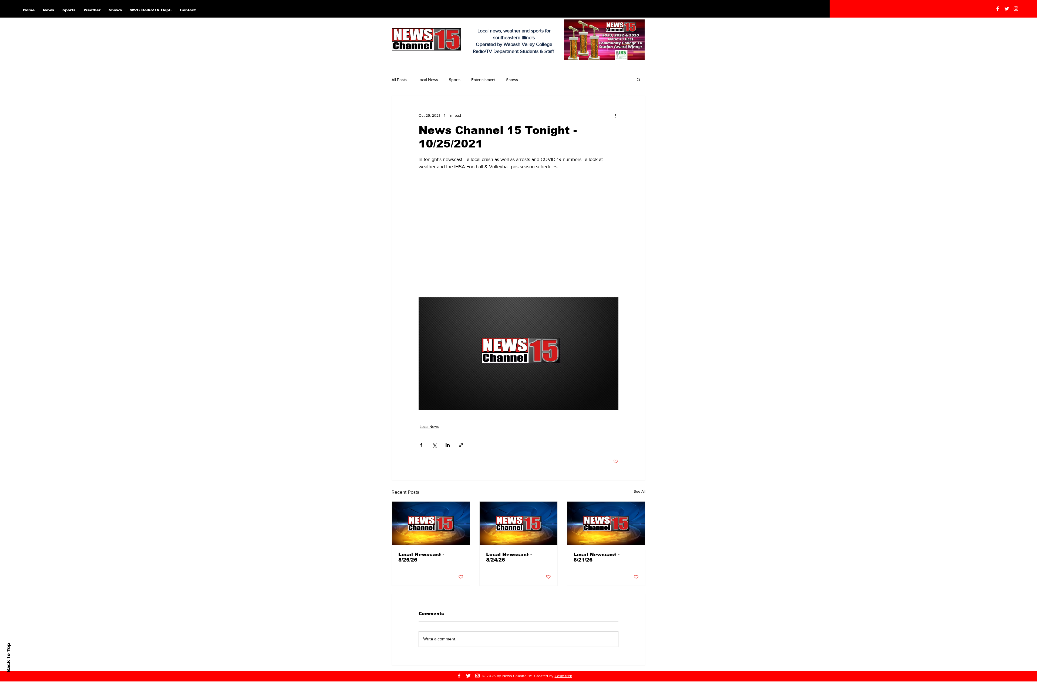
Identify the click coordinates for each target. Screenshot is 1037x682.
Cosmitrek (563, 676)
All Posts (399, 79)
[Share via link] (460, 445)
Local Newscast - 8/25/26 (421, 557)
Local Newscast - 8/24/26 (509, 557)
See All (639, 491)
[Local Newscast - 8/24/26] (519, 523)
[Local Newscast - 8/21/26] (606, 523)
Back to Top (8, 658)
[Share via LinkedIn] (447, 445)
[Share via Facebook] (421, 445)
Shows (512, 79)
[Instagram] (1016, 9)
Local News (428, 79)
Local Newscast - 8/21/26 (596, 557)
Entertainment (483, 79)
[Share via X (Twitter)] (434, 445)
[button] (638, 79)
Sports (454, 79)
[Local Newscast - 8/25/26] (431, 523)
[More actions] (615, 115)
